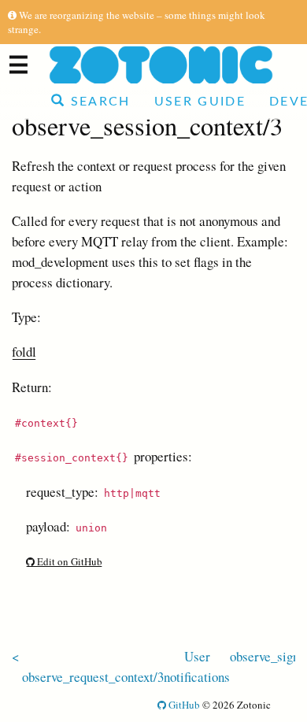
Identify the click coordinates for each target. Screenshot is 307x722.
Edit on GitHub (68, 561)
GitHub (183, 705)
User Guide (200, 101)
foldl (24, 351)
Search (97, 101)
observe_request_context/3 (93, 677)
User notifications (197, 666)
